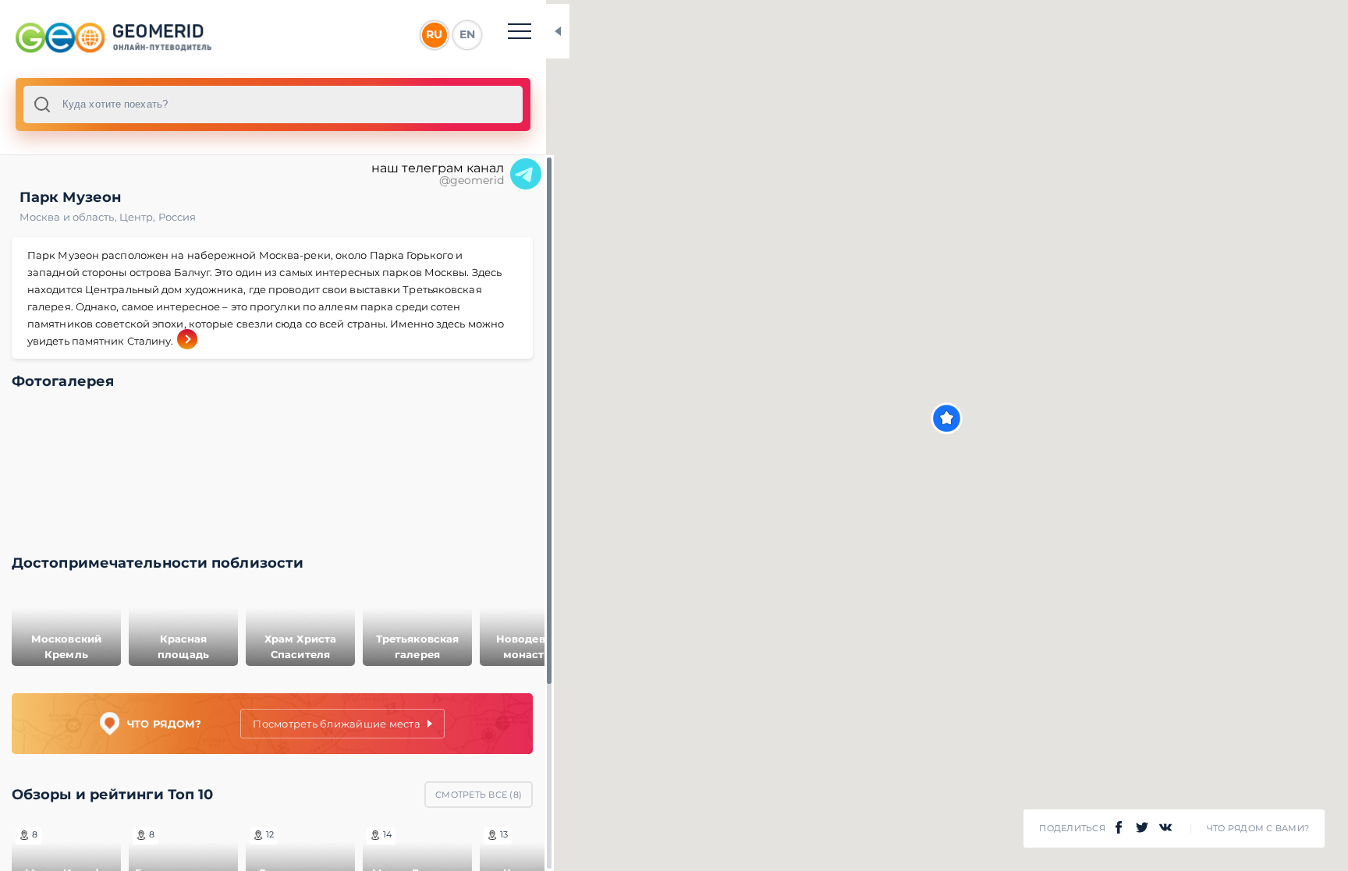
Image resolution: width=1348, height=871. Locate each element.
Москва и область (69, 217)
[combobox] (273, 104)
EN (467, 34)
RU (434, 34)
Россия (177, 217)
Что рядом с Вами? (1258, 828)
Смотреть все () (478, 794)
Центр (138, 217)
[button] (946, 418)
